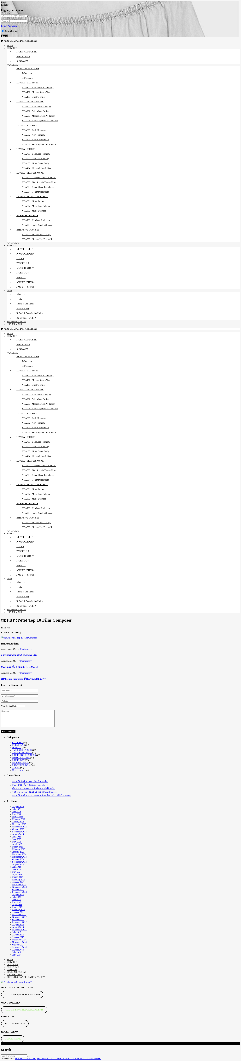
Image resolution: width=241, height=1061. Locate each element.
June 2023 (16, 899)
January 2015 (18, 937)
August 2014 (18, 950)
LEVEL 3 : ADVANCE (27, 125)
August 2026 (18, 806)
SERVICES (12, 48)
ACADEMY (12, 65)
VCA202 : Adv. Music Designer (36, 111)
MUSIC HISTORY (25, 268)
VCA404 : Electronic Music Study (37, 168)
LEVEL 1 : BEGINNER (27, 82)
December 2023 (19, 884)
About (9, 290)
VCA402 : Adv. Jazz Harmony (35, 158)
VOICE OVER (23, 56)
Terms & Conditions (25, 304)
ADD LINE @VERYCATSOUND (22, 994)
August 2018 (18, 927)
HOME (10, 45)
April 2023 (17, 904)
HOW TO (21, 277)
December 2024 (19, 854)
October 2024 (18, 859)
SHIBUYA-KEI (71, 1058)
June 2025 (16, 839)
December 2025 (19, 824)
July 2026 (16, 809)
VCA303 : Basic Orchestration (35, 139)
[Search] (28, 1056)
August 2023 (18, 894)
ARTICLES (12, 245)
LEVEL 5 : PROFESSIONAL (30, 173)
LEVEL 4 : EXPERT (25, 149)
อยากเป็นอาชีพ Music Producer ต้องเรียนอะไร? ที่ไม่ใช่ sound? (41, 795)
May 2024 (16, 872)
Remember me (10, 31)
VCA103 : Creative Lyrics (33, 97)
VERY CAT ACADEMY (27, 68)
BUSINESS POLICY (26, 318)
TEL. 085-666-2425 (15, 1023)
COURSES (17, 742)
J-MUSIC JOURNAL (26, 282)
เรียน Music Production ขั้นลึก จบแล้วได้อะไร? (23, 679)
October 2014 (18, 945)
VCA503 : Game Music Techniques (38, 187)
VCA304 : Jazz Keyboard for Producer (39, 144)
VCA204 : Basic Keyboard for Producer (40, 120)
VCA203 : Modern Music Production (38, 116)
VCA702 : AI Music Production (36, 220)
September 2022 (19, 922)
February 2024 (18, 879)
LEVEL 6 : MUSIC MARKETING (32, 196)
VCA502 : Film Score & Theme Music (39, 182)
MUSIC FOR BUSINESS (24, 755)
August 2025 (18, 834)
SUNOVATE (22, 61)
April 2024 (17, 874)
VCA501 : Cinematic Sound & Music (39, 177)
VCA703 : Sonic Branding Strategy (38, 225)
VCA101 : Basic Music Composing (38, 87)
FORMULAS (22, 263)
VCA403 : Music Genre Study (35, 163)
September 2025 (19, 831)
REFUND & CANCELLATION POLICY (26, 977)
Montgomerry (26, 649)
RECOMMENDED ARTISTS (50, 1058)
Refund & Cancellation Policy (29, 313)
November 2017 (19, 929)
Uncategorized (18, 770)
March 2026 (17, 816)
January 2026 (18, 821)
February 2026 (18, 819)
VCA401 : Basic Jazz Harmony (36, 154)
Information (27, 73)
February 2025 (18, 849)
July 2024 (16, 867)
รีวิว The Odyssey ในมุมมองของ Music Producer (34, 792)
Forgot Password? (9, 26)
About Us (20, 294)
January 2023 (18, 912)
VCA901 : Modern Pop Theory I (36, 234)
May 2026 (16, 814)
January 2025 (18, 852)
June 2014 (16, 955)
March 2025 (17, 847)
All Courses (27, 78)
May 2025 (16, 842)
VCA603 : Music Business (34, 211)
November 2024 (19, 857)
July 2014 (16, 952)
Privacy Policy (22, 308)
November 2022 (19, 917)
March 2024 (17, 877)
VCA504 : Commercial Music (35, 192)
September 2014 (19, 947)
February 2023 (18, 909)
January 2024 (18, 882)
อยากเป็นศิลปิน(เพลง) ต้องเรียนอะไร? (19, 655)
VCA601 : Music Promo (33, 201)
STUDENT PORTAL (16, 321)
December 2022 (19, 914)
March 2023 (17, 907)
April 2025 (17, 844)
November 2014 (19, 942)
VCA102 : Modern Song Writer (36, 92)
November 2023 (19, 887)
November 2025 (19, 826)
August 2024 (18, 864)
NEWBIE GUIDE (24, 249)
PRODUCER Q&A (25, 254)
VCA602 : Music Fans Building (36, 206)
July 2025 (16, 837)
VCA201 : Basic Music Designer (36, 106)
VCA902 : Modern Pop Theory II (37, 239)
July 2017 (16, 932)
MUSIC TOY (22, 273)
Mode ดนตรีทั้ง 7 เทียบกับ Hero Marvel (19, 667)
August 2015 (18, 934)
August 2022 (18, 924)
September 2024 (19, 862)
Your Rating (6, 706)
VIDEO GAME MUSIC (90, 1058)
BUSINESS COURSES (27, 215)
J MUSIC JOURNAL (22, 752)
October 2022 (18, 919)
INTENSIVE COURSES (27, 230)
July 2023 (16, 897)
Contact (19, 299)
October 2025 (18, 829)
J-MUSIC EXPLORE (26, 287)
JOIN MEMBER (14, 324)
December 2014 (19, 939)
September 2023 (19, 892)
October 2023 (18, 889)
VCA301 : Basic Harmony (34, 130)
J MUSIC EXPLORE (22, 750)
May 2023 (16, 902)
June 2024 (16, 869)
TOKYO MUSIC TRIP (25, 1058)
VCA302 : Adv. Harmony (33, 135)
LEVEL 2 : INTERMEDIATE (30, 101)
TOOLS (20, 258)
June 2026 (16, 811)
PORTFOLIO (13, 243)
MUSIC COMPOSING (27, 52)
